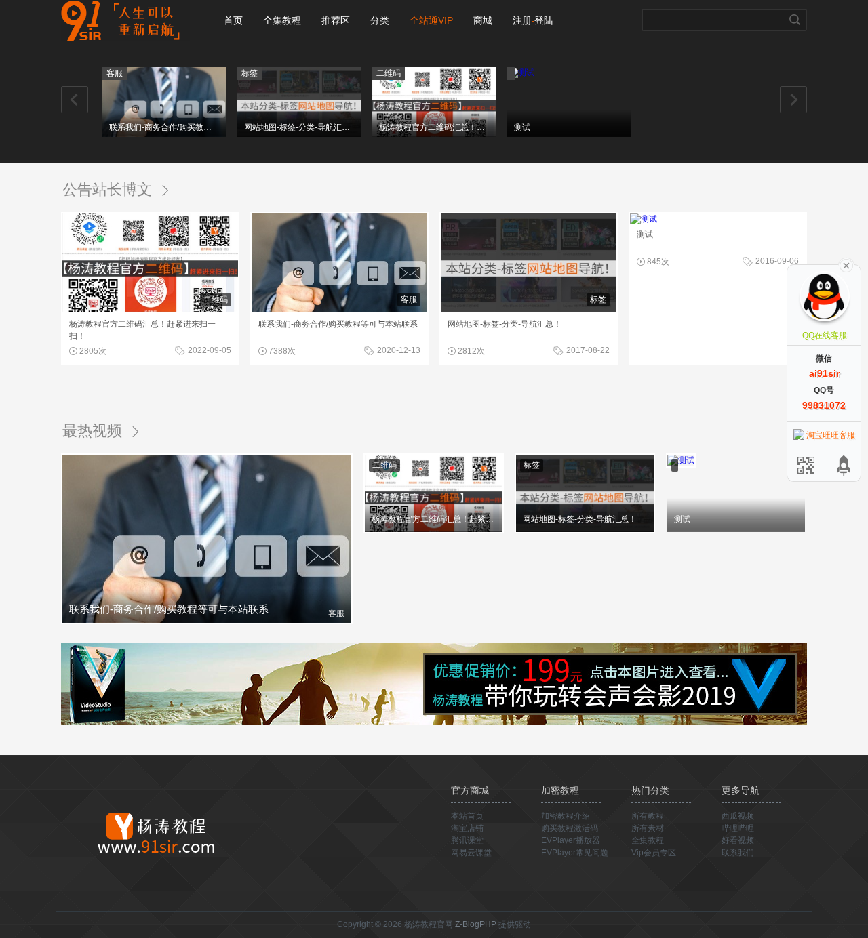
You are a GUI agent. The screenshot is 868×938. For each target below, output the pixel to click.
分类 (379, 20)
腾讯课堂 (467, 840)
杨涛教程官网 (125, 20)
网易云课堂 (471, 852)
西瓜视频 (738, 816)
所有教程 (647, 816)
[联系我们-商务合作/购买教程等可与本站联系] (164, 134)
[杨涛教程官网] (155, 831)
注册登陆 (533, 20)
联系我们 (738, 852)
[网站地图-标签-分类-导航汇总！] (299, 134)
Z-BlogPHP (475, 924)
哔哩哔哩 (738, 828)
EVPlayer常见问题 (574, 852)
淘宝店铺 (467, 828)
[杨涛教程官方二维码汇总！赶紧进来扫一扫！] (434, 134)
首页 (233, 20)
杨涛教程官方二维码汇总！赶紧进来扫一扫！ (433, 127)
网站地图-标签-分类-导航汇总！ (298, 127)
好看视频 (738, 840)
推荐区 (335, 20)
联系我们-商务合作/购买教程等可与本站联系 (163, 127)
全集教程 (282, 20)
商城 (482, 20)
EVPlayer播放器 (570, 840)
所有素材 (647, 828)
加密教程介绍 (565, 816)
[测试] (520, 72)
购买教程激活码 (569, 828)
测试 (522, 127)
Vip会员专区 (653, 852)
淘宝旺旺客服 (830, 435)
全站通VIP (431, 20)
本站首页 (467, 816)
